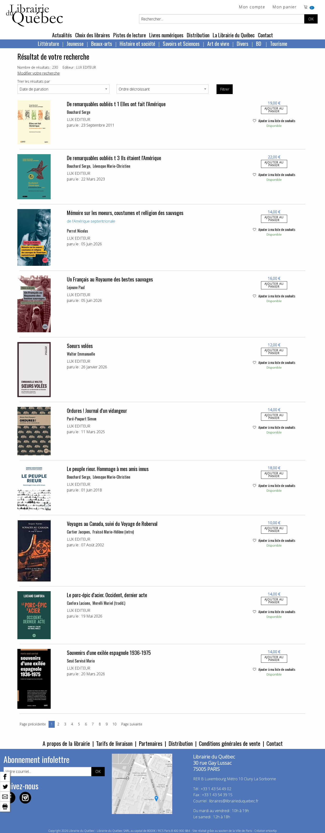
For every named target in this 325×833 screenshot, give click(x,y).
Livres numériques (166, 35)
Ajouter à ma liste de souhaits (276, 120)
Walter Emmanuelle (81, 354)
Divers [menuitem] (242, 43)
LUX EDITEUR (78, 119)
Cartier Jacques (78, 532)
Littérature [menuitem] (48, 43)
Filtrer (224, 89)
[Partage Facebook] (5, 776)
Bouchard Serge (78, 112)
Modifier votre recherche (38, 73)
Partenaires (150, 743)
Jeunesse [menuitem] (75, 43)
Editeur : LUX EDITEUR (79, 67)
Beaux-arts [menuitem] (101, 43)
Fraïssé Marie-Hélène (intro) (113, 532)
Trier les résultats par (33, 81)
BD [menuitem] (259, 43)
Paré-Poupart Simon (81, 419)
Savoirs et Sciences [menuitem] (181, 43)
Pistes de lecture (129, 35)
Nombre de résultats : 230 (37, 67)
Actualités (62, 35)
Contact (265, 35)
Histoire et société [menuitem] (137, 43)
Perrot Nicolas (77, 231)
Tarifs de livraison (114, 743)
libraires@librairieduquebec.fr (233, 801)
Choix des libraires (92, 35)
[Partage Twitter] (5, 786)
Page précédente (33, 724)
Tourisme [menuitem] (278, 43)
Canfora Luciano (78, 603)
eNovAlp (271, 831)
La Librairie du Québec (234, 35)
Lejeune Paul (76, 287)
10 (114, 724)
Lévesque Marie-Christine (111, 166)
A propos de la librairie (66, 743)
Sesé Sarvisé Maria (81, 661)
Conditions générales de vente (229, 743)
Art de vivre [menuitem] (218, 43)
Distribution (198, 35)
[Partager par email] (5, 796)
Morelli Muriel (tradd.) (109, 603)
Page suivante (131, 724)
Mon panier (284, 7)
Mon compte (252, 7)
